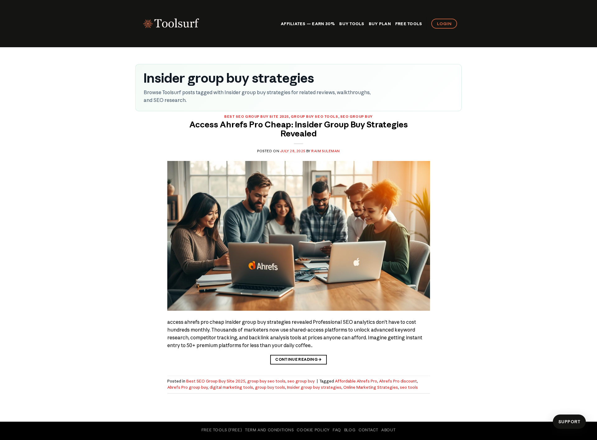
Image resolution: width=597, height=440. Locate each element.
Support (569, 421)
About (388, 430)
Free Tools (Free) (221, 430)
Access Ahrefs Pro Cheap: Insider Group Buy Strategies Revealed (298, 129)
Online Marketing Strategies (370, 387)
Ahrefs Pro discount (398, 380)
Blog (349, 430)
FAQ (337, 430)
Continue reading (298, 359)
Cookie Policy (313, 430)
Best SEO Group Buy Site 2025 (256, 116)
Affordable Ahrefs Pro (356, 380)
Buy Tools (351, 23)
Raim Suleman (325, 151)
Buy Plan (380, 23)
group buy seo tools (314, 116)
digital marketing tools (231, 387)
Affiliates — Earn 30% (308, 23)
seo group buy (356, 116)
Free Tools (408, 23)
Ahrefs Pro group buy (187, 387)
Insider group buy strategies (314, 387)
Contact (368, 430)
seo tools (409, 387)
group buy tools (270, 387)
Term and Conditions (269, 430)
